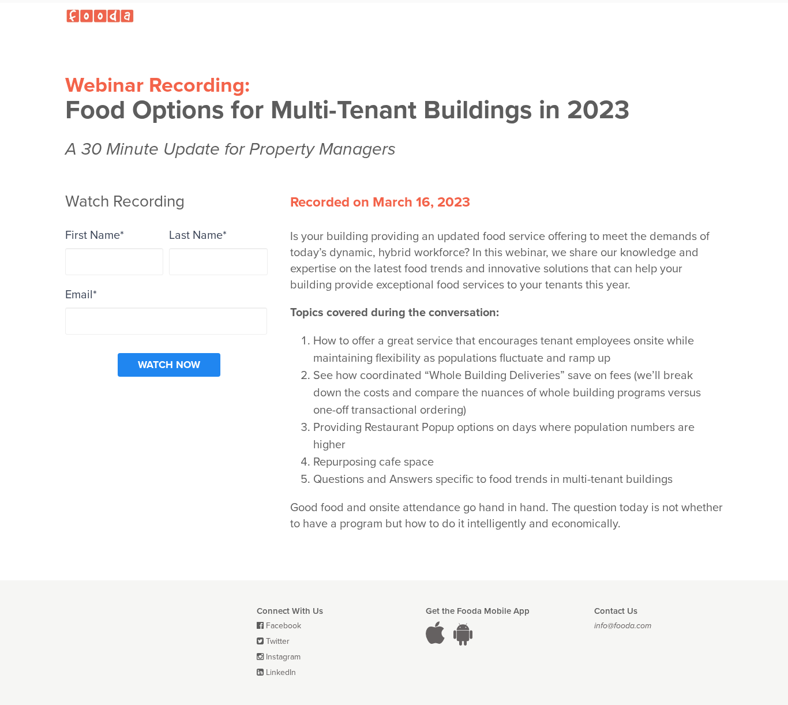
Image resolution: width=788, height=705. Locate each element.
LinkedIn (281, 672)
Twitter (278, 641)
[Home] (99, 15)
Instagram (283, 657)
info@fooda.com (622, 626)
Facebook (283, 626)
